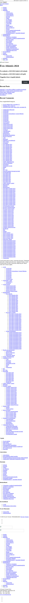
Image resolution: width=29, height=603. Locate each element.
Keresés (2, 80)
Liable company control (8, 183)
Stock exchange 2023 (8, 234)
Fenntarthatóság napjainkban (9, 445)
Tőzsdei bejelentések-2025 (9, 255)
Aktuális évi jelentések (8, 486)
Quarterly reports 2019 (8, 216)
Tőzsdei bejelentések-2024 (9, 254)
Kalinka (5, 471)
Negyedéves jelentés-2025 (9, 203)
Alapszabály (6, 490)
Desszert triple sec (10, 554)
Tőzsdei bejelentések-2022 (9, 251)
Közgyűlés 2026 (7, 182)
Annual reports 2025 (8, 127)
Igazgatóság (6, 164)
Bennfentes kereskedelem (9, 135)
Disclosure (5, 139)
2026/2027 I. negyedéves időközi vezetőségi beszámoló (13, 89)
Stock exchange (6, 410)
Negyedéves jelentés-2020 (9, 196)
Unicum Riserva (10, 542)
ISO (4, 168)
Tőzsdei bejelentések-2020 (9, 248)
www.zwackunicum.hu (5, 594)
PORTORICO (9, 553)
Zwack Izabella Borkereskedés (10, 477)
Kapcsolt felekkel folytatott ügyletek (11, 171)
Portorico (5, 475)
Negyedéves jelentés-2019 (9, 195)
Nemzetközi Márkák (11, 558)
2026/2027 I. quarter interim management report (11, 90)
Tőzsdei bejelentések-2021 (9, 250)
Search (4, 2)
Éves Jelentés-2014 (7, 144)
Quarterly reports (7, 386)
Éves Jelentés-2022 (7, 155)
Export (4, 580)
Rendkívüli (5, 228)
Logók (4, 504)
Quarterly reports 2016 (8, 212)
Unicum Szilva (9, 540)
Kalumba (5, 470)
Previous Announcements (9, 207)
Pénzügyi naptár (7, 488)
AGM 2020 (5, 111)
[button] (1, 5)
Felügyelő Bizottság (7, 163)
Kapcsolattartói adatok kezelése (10, 456)
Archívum (5, 129)
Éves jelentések (6, 492)
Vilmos (4, 467)
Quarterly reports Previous (9, 227)
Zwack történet (6, 441)
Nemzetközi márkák (7, 478)
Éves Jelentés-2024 (7, 157)
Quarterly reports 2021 (8, 219)
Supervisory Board (7, 239)
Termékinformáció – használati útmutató (12, 479)
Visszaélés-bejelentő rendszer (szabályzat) (13, 446)
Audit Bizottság (6, 131)
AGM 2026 (5, 120)
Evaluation (5, 143)
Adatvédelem (6, 455)
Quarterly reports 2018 (8, 215)
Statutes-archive (6, 232)
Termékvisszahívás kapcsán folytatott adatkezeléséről (15, 457)
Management (6, 184)
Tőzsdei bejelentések (11, 331)
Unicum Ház (6, 511)
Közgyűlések (6, 489)
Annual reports (6, 284)
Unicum (5, 464)
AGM (4, 267)
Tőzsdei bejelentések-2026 (9, 256)
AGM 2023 (5, 116)
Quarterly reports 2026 (8, 226)
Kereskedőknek (6, 578)
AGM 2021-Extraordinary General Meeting (13, 113)
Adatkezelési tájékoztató (8, 109)
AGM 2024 (5, 117)
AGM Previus (6, 121)
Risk (4, 230)
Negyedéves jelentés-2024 (9, 202)
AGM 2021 (5, 112)
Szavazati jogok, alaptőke (6, 93)
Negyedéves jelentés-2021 (9, 198)
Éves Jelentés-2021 (7, 153)
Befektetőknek (6, 562)
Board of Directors (7, 136)
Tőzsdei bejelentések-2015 (9, 242)
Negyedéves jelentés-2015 (9, 190)
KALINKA (9, 549)
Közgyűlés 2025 (7, 180)
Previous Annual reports (8, 208)
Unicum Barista (9, 541)
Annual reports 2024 (8, 125)
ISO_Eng (5, 169)
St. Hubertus (6, 468)
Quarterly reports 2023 (8, 222)
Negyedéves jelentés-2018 (9, 194)
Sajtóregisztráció (7, 513)
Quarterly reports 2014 (8, 210)
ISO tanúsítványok (7, 447)
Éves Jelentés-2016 (7, 147)
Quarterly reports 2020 (8, 218)
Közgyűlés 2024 (7, 179)
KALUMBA (9, 548)
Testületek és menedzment (9, 418)
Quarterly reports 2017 (8, 214)
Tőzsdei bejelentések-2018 (9, 246)
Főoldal (5, 534)
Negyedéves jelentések (8, 493)
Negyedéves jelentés (11, 312)
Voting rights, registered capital (7, 92)
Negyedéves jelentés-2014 (9, 188)
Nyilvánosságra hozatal (8, 206)
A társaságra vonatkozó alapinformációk (12, 485)
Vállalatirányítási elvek (8, 424)
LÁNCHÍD (8, 550)
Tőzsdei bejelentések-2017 (9, 244)
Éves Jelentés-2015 (7, 145)
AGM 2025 (5, 119)
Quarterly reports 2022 (8, 220)
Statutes (5, 231)
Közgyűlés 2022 (7, 176)
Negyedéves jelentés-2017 (9, 192)
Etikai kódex (6, 141)
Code (4, 137)
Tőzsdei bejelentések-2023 (9, 252)
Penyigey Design (25, 516)
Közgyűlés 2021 (7, 175)
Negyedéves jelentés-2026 (9, 204)
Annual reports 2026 (8, 128)
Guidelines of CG (7, 358)
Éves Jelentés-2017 (7, 148)
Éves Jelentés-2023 (7, 156)
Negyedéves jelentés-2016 (9, 191)
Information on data (7, 165)
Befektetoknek (6, 133)
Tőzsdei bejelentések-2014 (9, 240)
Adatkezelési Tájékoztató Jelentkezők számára (14, 459)
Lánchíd (5, 473)
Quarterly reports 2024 (8, 223)
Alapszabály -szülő (7, 280)
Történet (5, 536)
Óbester (8, 556)
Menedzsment (6, 187)
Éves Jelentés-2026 (7, 160)
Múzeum (5, 581)
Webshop (5, 585)
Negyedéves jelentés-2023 (9, 200)
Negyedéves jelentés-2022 (9, 199)
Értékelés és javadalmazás (9, 140)
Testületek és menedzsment (9, 497)
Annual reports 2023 (8, 124)
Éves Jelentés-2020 (7, 152)
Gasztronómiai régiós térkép (9, 506)
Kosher (4, 474)
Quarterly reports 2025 (8, 224)
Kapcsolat (5, 449)
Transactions (6, 258)
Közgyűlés (5, 371)
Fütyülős (5, 466)
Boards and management (9, 350)
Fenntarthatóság (6, 561)
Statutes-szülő (6, 406)
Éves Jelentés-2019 (7, 151)
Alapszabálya (6, 123)
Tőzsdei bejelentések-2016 (9, 243)
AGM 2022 (5, 115)
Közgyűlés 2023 (7, 178)
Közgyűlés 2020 (7, 173)
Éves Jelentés (9, 293)
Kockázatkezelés (7, 172)
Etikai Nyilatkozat (7, 443)
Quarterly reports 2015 (8, 211)
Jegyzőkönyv (3, 94)
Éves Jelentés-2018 (7, 149)
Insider (4, 167)
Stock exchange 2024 (8, 235)
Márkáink (5, 186)
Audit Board (6, 132)
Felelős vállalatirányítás (8, 161)
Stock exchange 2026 (8, 238)
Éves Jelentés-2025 (7, 159)
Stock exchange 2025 (8, 236)
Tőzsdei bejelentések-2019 (9, 247)
